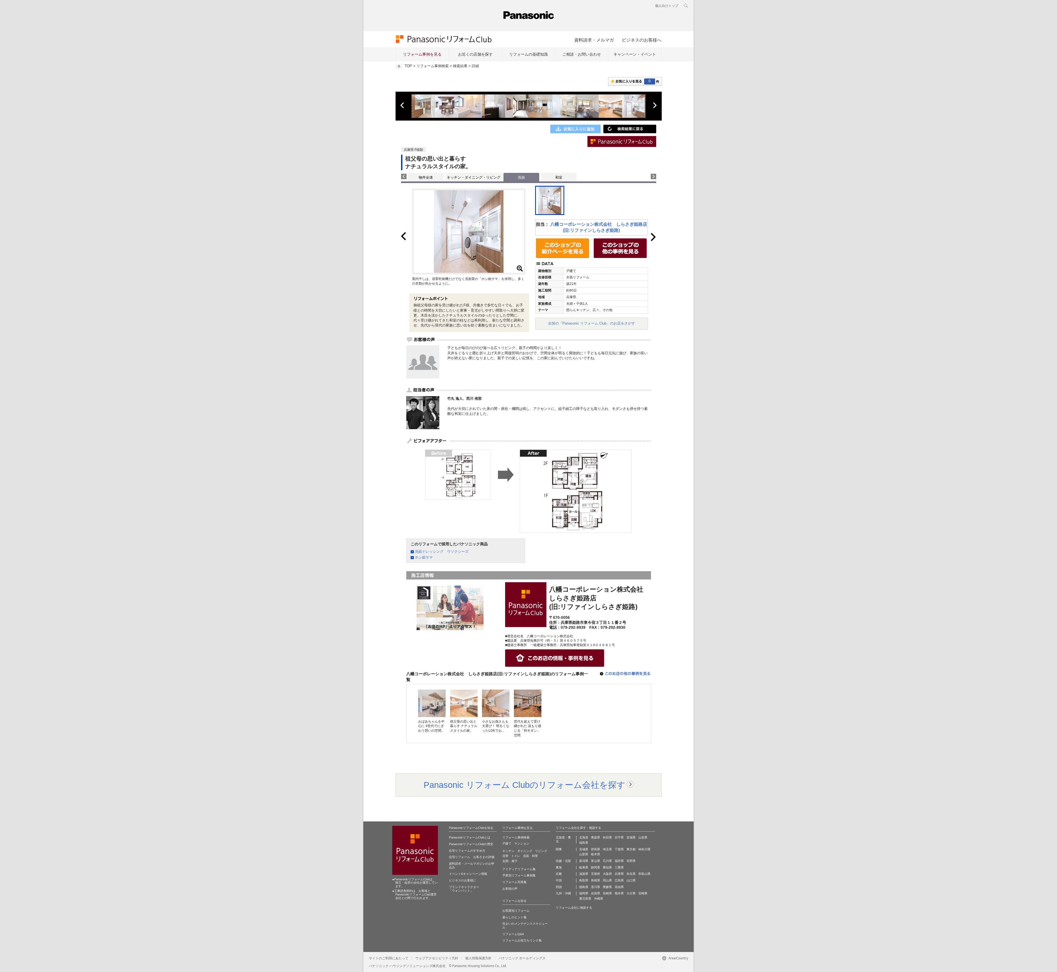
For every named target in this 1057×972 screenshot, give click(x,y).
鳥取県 (583, 880)
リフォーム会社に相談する (574, 907)
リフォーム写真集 (514, 882)
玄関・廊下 (509, 861)
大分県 (631, 893)
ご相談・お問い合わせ (581, 54)
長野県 (631, 860)
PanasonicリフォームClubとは (469, 837)
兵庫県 (619, 873)
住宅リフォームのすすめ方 (467, 850)
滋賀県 (583, 873)
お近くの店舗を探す (475, 54)
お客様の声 (509, 888)
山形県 (642, 837)
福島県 (583, 842)
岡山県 (607, 880)
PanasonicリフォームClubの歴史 (471, 844)
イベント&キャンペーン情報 (468, 873)
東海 (559, 867)
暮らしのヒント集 (514, 917)
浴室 (505, 855)
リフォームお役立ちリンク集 (522, 940)
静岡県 (595, 867)
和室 (558, 177)
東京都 (631, 849)
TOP (408, 66)
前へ (402, 105)
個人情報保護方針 (478, 958)
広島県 (619, 880)
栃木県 (595, 854)
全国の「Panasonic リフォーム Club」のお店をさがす (591, 323)
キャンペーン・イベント (635, 54)
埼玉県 (607, 849)
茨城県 (583, 849)
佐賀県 (595, 893)
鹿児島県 (585, 898)
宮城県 (631, 837)
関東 (559, 849)
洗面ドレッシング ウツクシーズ (441, 551)
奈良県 (631, 873)
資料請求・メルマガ (594, 39)
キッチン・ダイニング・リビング (473, 177)
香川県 (595, 887)
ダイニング (524, 851)
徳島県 (583, 887)
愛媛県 (607, 887)
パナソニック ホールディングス (522, 958)
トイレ (515, 855)
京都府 (595, 873)
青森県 (595, 837)
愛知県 (607, 867)
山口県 (631, 880)
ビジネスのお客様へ (641, 39)
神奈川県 (644, 849)
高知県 (619, 887)
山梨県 (583, 854)
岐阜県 (583, 867)
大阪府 (607, 873)
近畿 (559, 873)
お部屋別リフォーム (516, 910)
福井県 (619, 860)
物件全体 (426, 177)
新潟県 (583, 860)
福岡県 (583, 893)
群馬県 (595, 849)
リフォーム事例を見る (422, 54)
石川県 (607, 860)
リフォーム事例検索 (432, 66)
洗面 (526, 855)
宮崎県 (642, 893)
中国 (559, 880)
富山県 (595, 860)
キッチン (508, 851)
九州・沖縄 (563, 893)
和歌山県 (644, 873)
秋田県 (607, 837)
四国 (559, 887)
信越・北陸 (563, 860)
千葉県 (619, 849)
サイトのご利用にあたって (388, 958)
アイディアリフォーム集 (519, 869)
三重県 (619, 867)
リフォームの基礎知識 (528, 54)
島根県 (595, 880)
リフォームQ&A (513, 934)
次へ (654, 105)
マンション (521, 843)
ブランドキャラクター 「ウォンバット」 (464, 888)
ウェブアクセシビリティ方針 (436, 958)
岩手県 (619, 837)
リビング (541, 851)
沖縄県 (598, 898)
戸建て (506, 843)
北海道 (583, 837)
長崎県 (607, 893)
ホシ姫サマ (424, 557)
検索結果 (460, 66)
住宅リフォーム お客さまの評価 (471, 857)
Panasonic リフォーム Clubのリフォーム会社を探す (524, 784)
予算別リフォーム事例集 (519, 875)
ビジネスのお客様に (462, 880)
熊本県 (619, 893)
